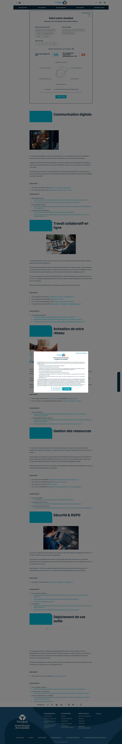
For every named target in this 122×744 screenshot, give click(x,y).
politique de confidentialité (69, 385)
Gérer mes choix (56, 388)
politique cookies (79, 385)
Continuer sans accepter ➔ (81, 353)
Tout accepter (67, 388)
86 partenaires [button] (51, 362)
